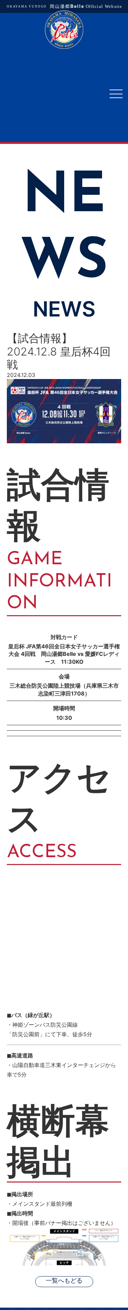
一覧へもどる (64, 1281)
